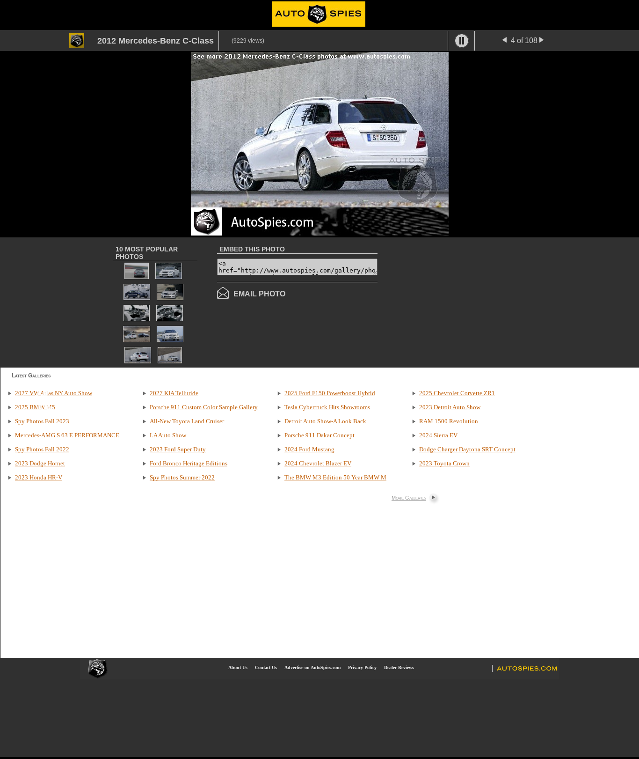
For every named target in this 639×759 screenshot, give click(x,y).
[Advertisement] (456, 301)
